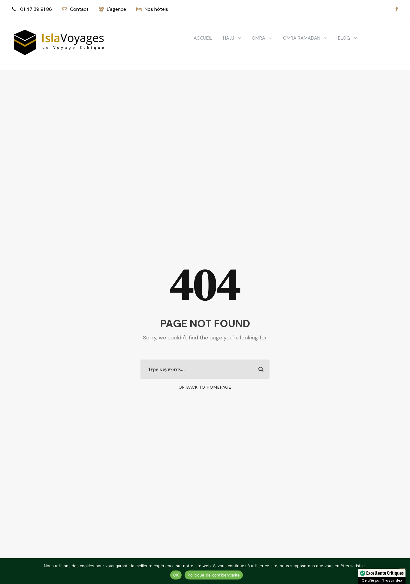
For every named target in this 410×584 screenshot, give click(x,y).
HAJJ (228, 38)
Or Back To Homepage (205, 387)
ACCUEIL (203, 38)
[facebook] (396, 9)
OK (176, 575)
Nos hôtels (156, 9)
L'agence (116, 9)
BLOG (344, 38)
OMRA (258, 38)
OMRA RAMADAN (301, 38)
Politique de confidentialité (214, 575)
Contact (79, 9)
